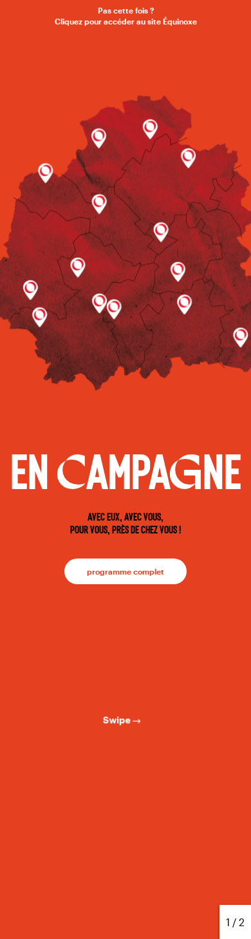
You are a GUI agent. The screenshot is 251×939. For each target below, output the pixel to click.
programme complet (125, 571)
